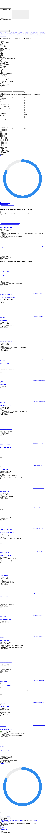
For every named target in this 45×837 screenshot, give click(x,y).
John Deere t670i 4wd (5, 619)
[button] (22, 25)
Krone (32, 35)
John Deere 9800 (4, 596)
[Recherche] (20, 14)
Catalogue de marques (4, 821)
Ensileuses (23, 32)
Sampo (4, 36)
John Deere (28, 35)
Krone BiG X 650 (4, 469)
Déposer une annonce (4, 762)
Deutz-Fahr (14, 35)
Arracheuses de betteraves (31, 32)
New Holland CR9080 (5, 685)
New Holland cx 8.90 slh (6, 662)
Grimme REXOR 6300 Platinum (7, 532)
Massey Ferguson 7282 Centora (8, 275)
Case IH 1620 (3, 250)
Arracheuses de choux (24, 34)
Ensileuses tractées (8, 33)
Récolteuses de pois (6, 34)
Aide (8, 816)
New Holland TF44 (4, 640)
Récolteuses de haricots (15, 34)
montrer (1, 154)
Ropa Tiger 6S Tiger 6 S (6, 750)
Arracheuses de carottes (17, 33)
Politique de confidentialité (18, 820)
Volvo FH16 (3, 512)
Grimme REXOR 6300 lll (6, 447)
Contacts (11, 816)
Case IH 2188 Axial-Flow (6, 227)
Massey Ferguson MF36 (6, 429)
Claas (11, 35)
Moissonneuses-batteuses (16, 32)
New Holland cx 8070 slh (6, 341)
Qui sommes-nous (3, 816)
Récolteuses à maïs (26, 33)
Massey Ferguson (36, 35)
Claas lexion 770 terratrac (6, 405)
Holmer (24, 35)
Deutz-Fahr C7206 (4, 706)
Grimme (20, 35)
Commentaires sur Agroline (37, 820)
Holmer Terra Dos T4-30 (6, 555)
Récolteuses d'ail (32, 34)
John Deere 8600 (4, 575)
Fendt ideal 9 (3, 384)
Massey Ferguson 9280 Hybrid (7, 297)
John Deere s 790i (4, 320)
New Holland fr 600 (4, 491)
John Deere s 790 (4, 363)
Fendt (18, 35)
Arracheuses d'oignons (34, 33)
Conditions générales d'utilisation (6, 820)
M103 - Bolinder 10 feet (5, 729)
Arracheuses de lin (39, 34)
